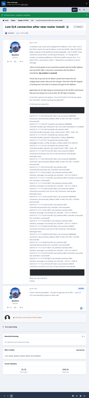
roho (6, 356)
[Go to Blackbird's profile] (6, 33)
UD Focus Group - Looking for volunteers (17, 15)
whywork (17, 356)
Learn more (3, 3)
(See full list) (80, 350)
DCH (32, 356)
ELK (27, 33)
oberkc (28, 356)
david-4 (22, 356)
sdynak (11, 356)
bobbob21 (37, 356)
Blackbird (11, 33)
